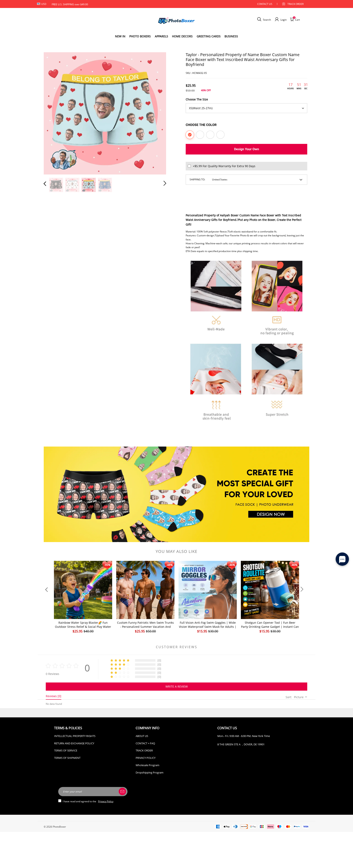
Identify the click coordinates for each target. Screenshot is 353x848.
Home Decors (182, 36)
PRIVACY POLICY (145, 758)
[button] (53, 112)
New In (120, 36)
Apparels (161, 36)
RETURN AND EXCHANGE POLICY (74, 743)
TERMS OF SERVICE (65, 750)
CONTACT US (264, 4)
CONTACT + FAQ (145, 743)
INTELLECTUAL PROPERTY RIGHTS (74, 736)
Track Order (295, 4)
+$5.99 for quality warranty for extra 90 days (224, 166)
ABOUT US (142, 736)
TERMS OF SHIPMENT (67, 758)
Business (231, 36)
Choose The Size (197, 99)
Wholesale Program (147, 765)
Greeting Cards (209, 36)
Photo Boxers (140, 36)
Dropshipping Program (149, 772)
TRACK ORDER (144, 750)
